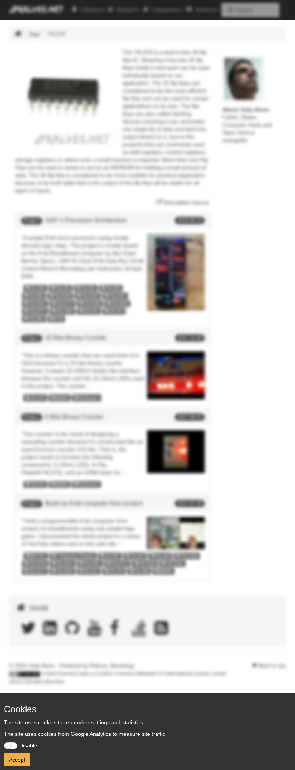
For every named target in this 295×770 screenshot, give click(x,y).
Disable (28, 745)
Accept (17, 760)
